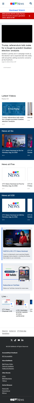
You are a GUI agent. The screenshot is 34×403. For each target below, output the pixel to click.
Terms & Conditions (8, 366)
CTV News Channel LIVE (7, 310)
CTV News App (21, 331)
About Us (5, 331)
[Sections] (3, 4)
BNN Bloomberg (7, 378)
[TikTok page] (15, 340)
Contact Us (12, 331)
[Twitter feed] (12, 340)
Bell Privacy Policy (7, 364)
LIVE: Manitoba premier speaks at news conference (22, 313)
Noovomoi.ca (6, 391)
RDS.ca (4, 393)
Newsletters (5, 333)
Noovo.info (5, 388)
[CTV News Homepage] (17, 4)
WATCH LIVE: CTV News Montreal (15, 251)
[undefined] (13, 113)
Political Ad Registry (8, 368)
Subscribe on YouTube (11, 285)
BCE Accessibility (7, 356)
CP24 (3, 376)
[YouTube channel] (19, 340)
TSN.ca (4, 381)
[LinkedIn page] (22, 340)
